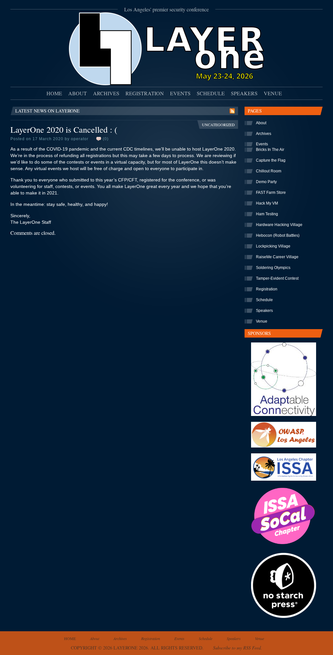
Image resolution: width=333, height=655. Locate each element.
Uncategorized (218, 124)
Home (54, 93)
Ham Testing (267, 214)
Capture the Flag (271, 160)
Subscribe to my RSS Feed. (237, 648)
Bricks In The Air (270, 149)
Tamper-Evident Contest (277, 278)
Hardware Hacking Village (279, 224)
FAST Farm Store (271, 192)
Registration (145, 93)
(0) (106, 139)
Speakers (244, 93)
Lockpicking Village (273, 246)
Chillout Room (268, 171)
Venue (273, 93)
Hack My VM (267, 203)
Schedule (211, 93)
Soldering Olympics (273, 267)
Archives (106, 93)
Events (180, 93)
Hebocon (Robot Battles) (278, 235)
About (77, 93)
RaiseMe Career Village (277, 257)
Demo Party (266, 182)
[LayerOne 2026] (166, 83)
